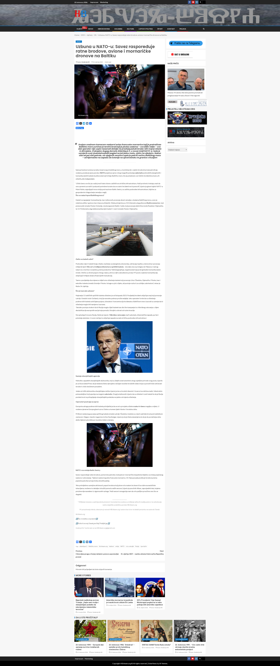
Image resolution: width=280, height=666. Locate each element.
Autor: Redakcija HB (83, 62)
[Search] (203, 29)
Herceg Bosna (104, 29)
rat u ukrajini (130, 546)
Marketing (104, 2)
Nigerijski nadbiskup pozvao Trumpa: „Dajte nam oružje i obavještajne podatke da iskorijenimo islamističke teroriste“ (87, 604)
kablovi (111, 546)
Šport (160, 29)
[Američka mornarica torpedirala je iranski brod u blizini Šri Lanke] (119, 587)
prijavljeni (88, 569)
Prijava (182, 29)
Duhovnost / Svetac (150, 639)
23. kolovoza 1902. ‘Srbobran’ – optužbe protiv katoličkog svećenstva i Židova (122, 647)
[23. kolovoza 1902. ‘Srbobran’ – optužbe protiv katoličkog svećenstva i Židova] (123, 631)
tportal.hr (144, 546)
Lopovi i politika (146, 29)
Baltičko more (93, 546)
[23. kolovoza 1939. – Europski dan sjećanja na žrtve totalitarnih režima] (90, 631)
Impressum (94, 2)
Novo (90, 29)
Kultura (130, 29)
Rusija (137, 546)
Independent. (90, 179)
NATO (122, 546)
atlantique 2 (83, 546)
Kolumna (118, 29)
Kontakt (171, 29)
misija (117, 546)
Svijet (79, 41)
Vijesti (80, 29)
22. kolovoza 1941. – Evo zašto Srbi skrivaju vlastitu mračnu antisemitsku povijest (189, 647)
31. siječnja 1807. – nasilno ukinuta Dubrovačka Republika (142, 552)
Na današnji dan (82, 639)
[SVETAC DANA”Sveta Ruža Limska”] (156, 631)
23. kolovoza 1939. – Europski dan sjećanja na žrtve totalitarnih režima (90, 647)
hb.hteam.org (103, 546)
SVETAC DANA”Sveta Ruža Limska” (156, 645)
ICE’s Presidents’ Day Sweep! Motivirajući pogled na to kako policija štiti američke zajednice (150, 602)
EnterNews (152, 663)
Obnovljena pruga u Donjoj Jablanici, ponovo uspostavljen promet (97, 554)
